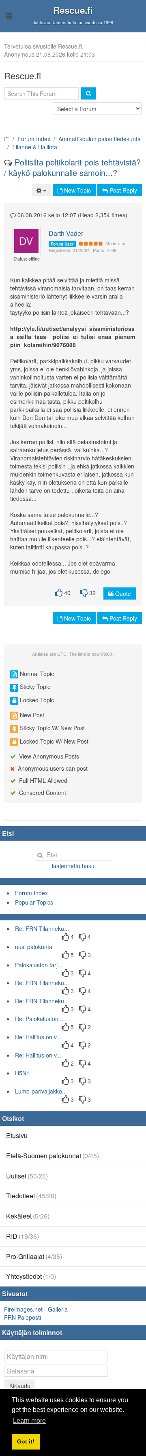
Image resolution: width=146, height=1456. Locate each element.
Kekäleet (27, 1216)
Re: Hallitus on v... (38, 1037)
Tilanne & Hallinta (34, 147)
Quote (122, 593)
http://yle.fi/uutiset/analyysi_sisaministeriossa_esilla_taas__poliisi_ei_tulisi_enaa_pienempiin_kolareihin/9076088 (72, 336)
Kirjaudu (19, 1386)
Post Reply (122, 190)
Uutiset (27, 1175)
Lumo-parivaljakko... (41, 1091)
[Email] (29, 241)
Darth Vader (66, 233)
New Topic (76, 190)
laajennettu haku (73, 866)
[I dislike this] (84, 593)
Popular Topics (34, 902)
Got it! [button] (25, 1441)
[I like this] (58, 593)
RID (22, 1236)
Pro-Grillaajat (34, 1256)
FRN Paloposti (22, 1317)
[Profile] (23, 241)
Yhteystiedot (31, 1276)
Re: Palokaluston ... (40, 1019)
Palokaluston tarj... (38, 965)
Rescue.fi (73, 10)
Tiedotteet (31, 1195)
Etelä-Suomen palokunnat (52, 1155)
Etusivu (17, 1135)
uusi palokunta (33, 947)
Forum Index (33, 139)
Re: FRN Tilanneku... (42, 928)
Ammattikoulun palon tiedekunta (99, 139)
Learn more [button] (29, 1420)
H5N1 (22, 1073)
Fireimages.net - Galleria (36, 1309)
